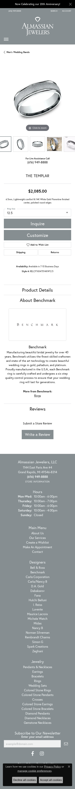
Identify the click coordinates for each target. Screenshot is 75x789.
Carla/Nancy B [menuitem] (37, 581)
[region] (37, 98)
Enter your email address (37, 737)
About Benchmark (37, 300)
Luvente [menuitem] (37, 609)
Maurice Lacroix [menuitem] (37, 614)
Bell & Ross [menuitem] (37, 567)
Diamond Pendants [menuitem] (37, 713)
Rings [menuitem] (37, 681)
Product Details (37, 290)
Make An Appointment (37, 547)
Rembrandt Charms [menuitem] (37, 637)
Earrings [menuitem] (37, 671)
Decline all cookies (24, 779)
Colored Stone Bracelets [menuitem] (37, 709)
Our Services (37, 538)
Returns (55, 252)
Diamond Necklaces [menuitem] (38, 718)
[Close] (70, 4)
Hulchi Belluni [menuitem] (38, 600)
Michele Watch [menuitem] (38, 619)
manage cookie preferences (35, 770)
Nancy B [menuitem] (37, 628)
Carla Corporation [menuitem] (37, 577)
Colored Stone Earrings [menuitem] (37, 704)
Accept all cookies (51, 779)
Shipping (20, 252)
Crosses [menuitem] (37, 699)
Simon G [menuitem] (37, 642)
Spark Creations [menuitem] (37, 646)
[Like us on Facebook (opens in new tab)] (32, 753)
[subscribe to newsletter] (66, 743)
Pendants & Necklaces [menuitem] (37, 667)
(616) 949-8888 (37, 162)
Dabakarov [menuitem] (37, 591)
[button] (54, 11)
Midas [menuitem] (38, 623)
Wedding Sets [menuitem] (37, 685)
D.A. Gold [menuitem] (37, 586)
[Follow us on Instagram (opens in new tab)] (42, 753)
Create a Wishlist (37, 542)
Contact (37, 552)
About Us (37, 533)
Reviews (38, 409)
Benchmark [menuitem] (37, 572)
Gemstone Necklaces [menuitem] (37, 723)
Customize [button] (37, 235)
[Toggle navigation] (6, 40)
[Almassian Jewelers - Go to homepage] (37, 25)
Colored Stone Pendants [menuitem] (37, 695)
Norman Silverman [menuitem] (37, 632)
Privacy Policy (52, 766)
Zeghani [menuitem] (37, 651)
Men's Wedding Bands (18, 52)
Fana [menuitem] (37, 595)
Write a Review (37, 434)
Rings (37, 395)
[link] (14, 11)
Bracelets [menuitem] (38, 676)
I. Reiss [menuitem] (37, 605)
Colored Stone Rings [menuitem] (37, 690)
